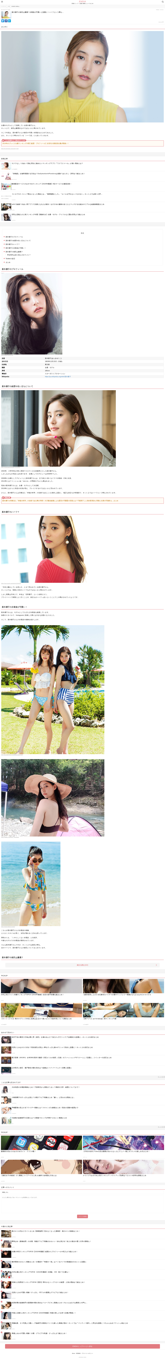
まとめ (8, 262)
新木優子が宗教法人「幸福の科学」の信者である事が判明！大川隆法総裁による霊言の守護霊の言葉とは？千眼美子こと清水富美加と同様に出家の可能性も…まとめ (60, 500)
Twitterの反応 (10, 258)
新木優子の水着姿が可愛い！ (16, 248)
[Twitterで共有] (2, 20)
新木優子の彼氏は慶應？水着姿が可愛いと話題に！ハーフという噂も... (37, 12)
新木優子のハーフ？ (13, 244)
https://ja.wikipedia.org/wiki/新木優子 (58, 376)
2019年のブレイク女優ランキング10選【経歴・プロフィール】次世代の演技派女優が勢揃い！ (35, 143)
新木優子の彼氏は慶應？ (14, 252)
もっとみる (161, 1076)
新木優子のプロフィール (14, 237)
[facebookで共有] (6, 20)
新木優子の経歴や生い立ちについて (18, 240)
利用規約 (78, 1353)
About (73, 1353)
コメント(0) (161, 21)
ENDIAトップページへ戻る (82, 1346)
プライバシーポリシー (87, 1353)
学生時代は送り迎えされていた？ (19, 255)
